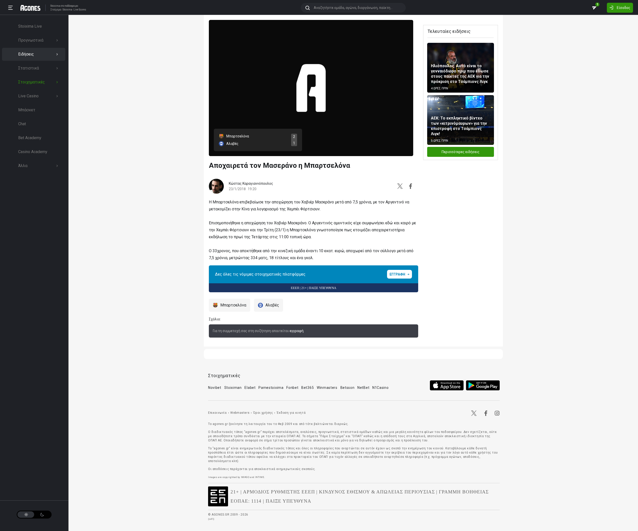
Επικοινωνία (217, 412)
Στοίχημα (55, 9)
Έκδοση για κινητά (291, 412)
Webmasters (239, 412)
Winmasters (327, 388)
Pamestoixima (270, 388)
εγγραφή (297, 331)
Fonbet (292, 388)
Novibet (214, 388)
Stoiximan (233, 388)
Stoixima (55, 5)
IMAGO (245, 477)
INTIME (259, 477)
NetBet (363, 388)
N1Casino (380, 388)
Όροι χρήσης (263, 412)
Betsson (347, 388)
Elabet (249, 388)
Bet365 (307, 388)
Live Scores (80, 9)
